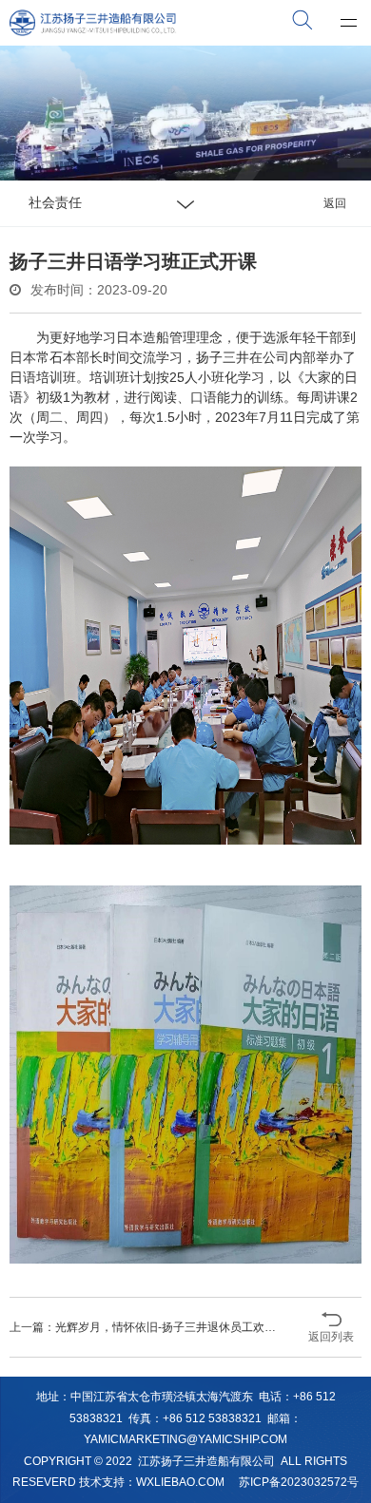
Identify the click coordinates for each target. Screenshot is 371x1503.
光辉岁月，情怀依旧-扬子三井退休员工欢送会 (171, 1327)
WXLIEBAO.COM (180, 1482)
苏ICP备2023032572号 (299, 1482)
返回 (334, 203)
